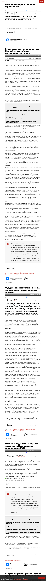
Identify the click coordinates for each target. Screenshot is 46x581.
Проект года (15, 429)
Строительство (15, 272)
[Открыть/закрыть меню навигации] (35, 1)
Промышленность (8, 430)
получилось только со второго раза (20, 548)
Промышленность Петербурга (18, 430)
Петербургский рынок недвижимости (12, 273)
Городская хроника (17, 560)
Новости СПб (15, 274)
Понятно (42, 578)
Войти (41, 1)
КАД (13, 559)
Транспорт (25, 559)
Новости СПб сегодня (23, 274)
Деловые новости (8, 274)
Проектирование (23, 272)
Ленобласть (31, 273)
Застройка (36, 272)
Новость (9, 272)
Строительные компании (30, 429)
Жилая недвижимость (24, 273)
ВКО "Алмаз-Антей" (17, 359)
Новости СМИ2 (8, 43)
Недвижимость (30, 272)
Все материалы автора (20, 13)
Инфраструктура (19, 559)
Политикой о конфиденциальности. (20, 579)
